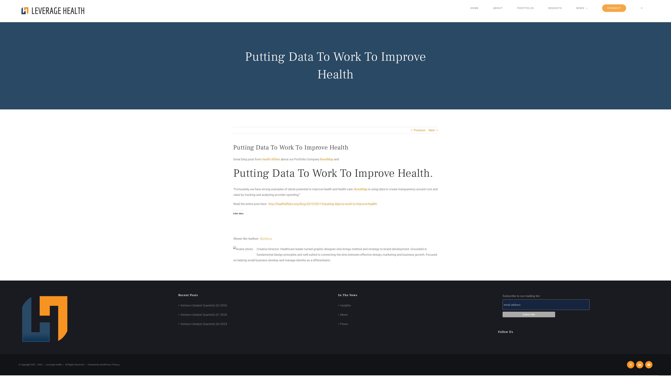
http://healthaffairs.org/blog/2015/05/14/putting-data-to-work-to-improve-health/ (322, 204)
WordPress (105, 364)
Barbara (266, 239)
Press (344, 324)
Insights (345, 305)
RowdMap (326, 159)
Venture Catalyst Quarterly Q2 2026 (203, 305)
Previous (419, 130)
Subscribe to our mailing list (521, 296)
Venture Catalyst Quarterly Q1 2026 (203, 314)
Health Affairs (271, 159)
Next (432, 130)
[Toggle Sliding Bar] (641, 8)
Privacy (116, 364)
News (344, 314)
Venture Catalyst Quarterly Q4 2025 (203, 324)
